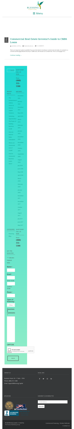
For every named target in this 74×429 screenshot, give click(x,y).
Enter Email (10, 281)
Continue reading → (16, 55)
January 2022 (20, 103)
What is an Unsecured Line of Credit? (12, 146)
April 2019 (20, 116)
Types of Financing (11, 300)
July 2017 (20, 219)
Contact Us (66, 426)
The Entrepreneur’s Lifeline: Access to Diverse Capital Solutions (13, 105)
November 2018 (21, 144)
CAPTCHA (10, 345)
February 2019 (20, 126)
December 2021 (20, 108)
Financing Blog (28, 46)
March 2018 (19, 180)
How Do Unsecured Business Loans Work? (12, 158)
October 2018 (20, 149)
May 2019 (20, 113)
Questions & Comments (11, 312)
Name (9, 267)
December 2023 (20, 97)
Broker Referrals (65, 423)
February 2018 (20, 185)
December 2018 (20, 138)
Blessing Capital (16, 46)
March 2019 (19, 121)
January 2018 (20, 191)
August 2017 (20, 214)
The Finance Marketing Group (12, 424)
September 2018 (21, 155)
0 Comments (40, 46)
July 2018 (20, 165)
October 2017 (20, 208)
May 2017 (20, 225)
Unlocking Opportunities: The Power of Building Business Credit (13, 122)
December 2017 (20, 197)
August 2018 (20, 161)
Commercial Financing (52, 423)
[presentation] (20, 349)
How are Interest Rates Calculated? (12, 135)
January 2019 (20, 132)
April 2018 (20, 175)
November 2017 (21, 203)
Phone (9, 292)
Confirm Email (9, 287)
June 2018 (20, 169)
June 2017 (20, 222)
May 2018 (20, 172)
